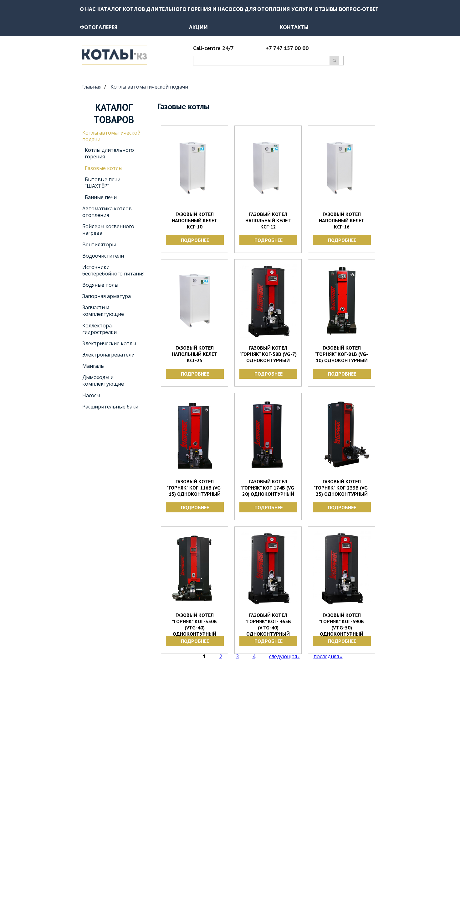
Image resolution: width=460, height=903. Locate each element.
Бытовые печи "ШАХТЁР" (102, 182)
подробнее (195, 240)
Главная (91, 86)
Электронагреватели (108, 354)
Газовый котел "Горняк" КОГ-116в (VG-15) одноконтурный (194, 487)
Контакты (294, 27)
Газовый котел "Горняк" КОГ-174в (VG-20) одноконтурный (268, 487)
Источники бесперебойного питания (113, 270)
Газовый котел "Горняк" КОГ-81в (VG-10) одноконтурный (341, 354)
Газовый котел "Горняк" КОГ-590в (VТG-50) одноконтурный (341, 624)
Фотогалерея (98, 27)
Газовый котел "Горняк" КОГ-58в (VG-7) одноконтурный (268, 354)
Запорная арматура (106, 296)
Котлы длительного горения (109, 153)
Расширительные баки (110, 406)
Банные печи (101, 197)
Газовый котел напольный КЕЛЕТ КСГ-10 (194, 220)
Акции (198, 27)
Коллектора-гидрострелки (99, 329)
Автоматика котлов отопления (107, 211)
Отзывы (325, 9)
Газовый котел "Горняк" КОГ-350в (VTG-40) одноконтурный (194, 624)
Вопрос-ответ (359, 9)
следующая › (284, 656)
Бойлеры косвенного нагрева (108, 229)
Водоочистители (103, 255)
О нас (88, 9)
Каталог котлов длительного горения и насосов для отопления (193, 9)
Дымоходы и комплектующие (103, 380)
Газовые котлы (103, 168)
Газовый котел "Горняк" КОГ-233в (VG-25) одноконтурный (342, 487)
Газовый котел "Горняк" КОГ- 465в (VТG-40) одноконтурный (268, 624)
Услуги (302, 9)
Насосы (91, 395)
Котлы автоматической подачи (149, 86)
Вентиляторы (99, 244)
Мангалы (93, 365)
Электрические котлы (109, 343)
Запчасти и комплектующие (103, 310)
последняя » (328, 656)
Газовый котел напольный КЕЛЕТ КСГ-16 (342, 220)
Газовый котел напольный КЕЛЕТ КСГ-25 (194, 354)
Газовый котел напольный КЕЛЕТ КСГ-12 (268, 220)
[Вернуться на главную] (114, 62)
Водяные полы (100, 284)
